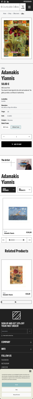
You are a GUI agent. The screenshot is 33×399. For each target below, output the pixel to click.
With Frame (5, 127)
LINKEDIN (4, 367)
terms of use (11, 335)
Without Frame (15, 127)
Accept (16, 385)
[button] (30, 371)
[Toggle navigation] (29, 7)
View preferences (16, 395)
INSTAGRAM (5, 363)
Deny (17, 390)
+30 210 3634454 (27, 1)
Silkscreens (10, 120)
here (24, 131)
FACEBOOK (5, 360)
